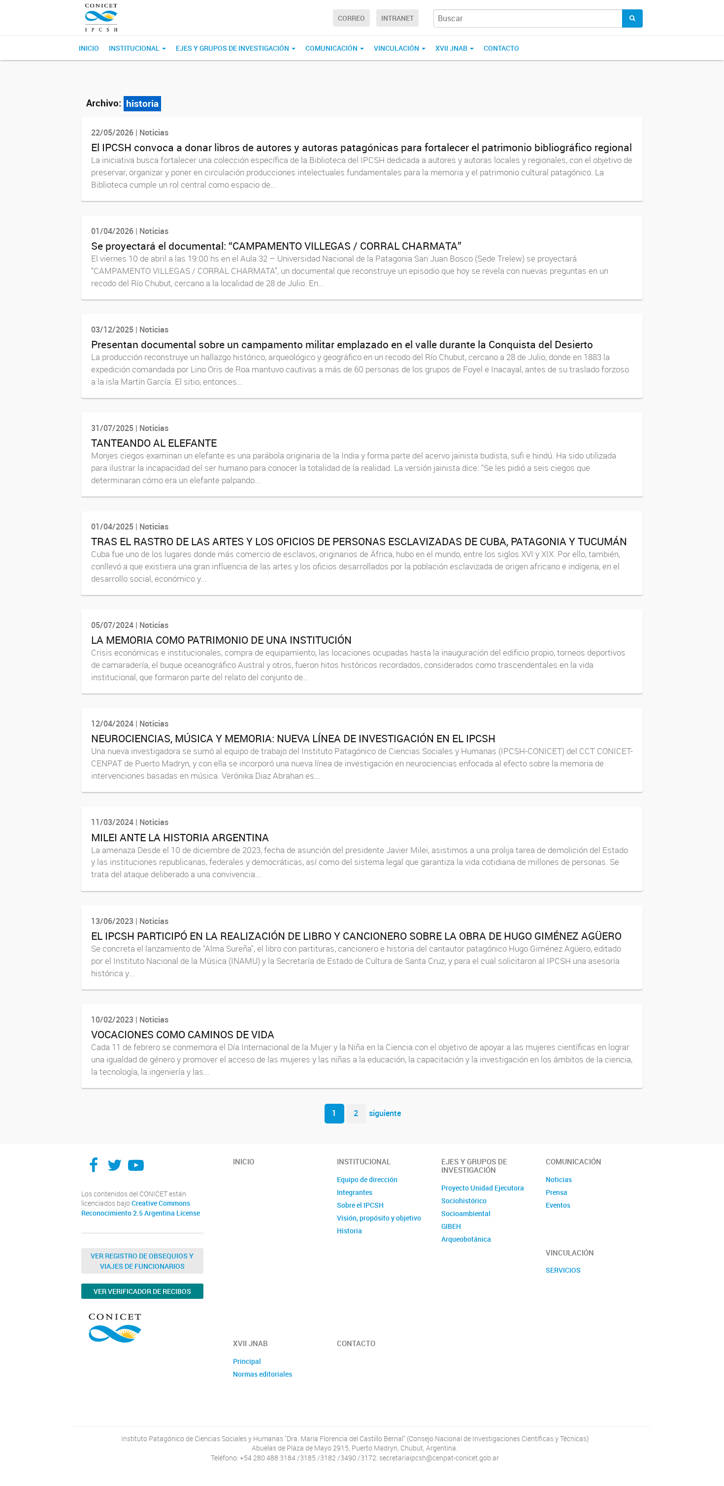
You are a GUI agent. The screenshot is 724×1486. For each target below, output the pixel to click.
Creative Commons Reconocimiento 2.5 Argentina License (140, 1208)
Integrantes (354, 1192)
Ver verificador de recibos (142, 1291)
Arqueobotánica (466, 1239)
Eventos (558, 1205)
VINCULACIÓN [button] (397, 48)
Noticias (559, 1179)
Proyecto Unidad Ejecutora (482, 1187)
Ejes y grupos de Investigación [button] (233, 48)
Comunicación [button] (332, 48)
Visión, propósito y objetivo (379, 1217)
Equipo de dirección (367, 1179)
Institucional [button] (135, 48)
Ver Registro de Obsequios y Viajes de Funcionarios (142, 1261)
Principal (247, 1361)
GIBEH (451, 1226)
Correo (351, 18)
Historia (349, 1230)
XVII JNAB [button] (452, 48)
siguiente (385, 1113)
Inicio (89, 48)
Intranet (397, 18)
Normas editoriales (262, 1374)
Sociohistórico (464, 1200)
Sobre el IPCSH (360, 1205)
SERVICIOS (563, 1270)
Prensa (556, 1192)
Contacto (501, 48)
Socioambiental (466, 1213)
